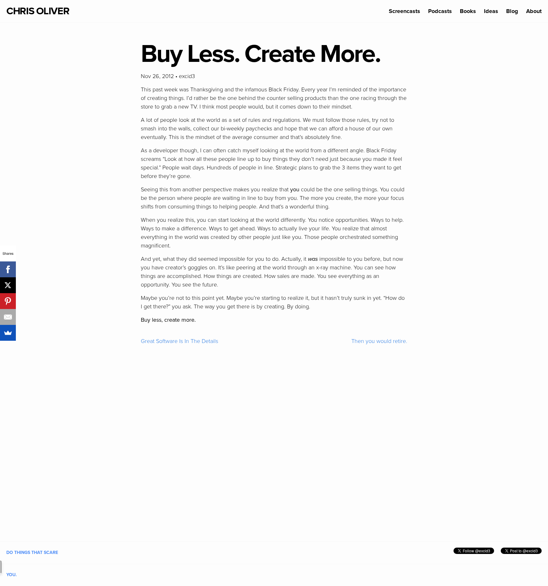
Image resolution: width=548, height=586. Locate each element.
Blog (512, 11)
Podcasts (440, 11)
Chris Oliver (37, 11)
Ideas (491, 11)
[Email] (8, 317)
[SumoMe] (8, 333)
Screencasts (404, 11)
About (534, 11)
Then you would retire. (379, 341)
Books (468, 11)
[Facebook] (8, 269)
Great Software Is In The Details (179, 341)
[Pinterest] (8, 301)
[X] (8, 285)
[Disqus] (274, 437)
